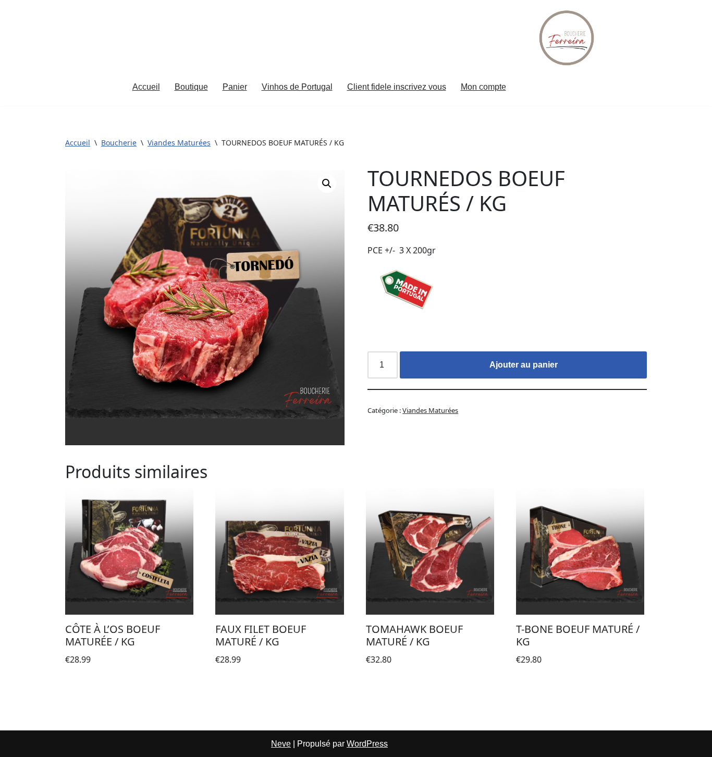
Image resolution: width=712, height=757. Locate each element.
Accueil (146, 86)
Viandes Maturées (179, 143)
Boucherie (119, 143)
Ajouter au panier (523, 364)
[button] (326, 183)
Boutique (191, 86)
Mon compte (483, 86)
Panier (235, 86)
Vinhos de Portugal (297, 86)
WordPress (367, 743)
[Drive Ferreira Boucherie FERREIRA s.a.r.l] (567, 37)
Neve (281, 743)
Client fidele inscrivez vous (396, 86)
